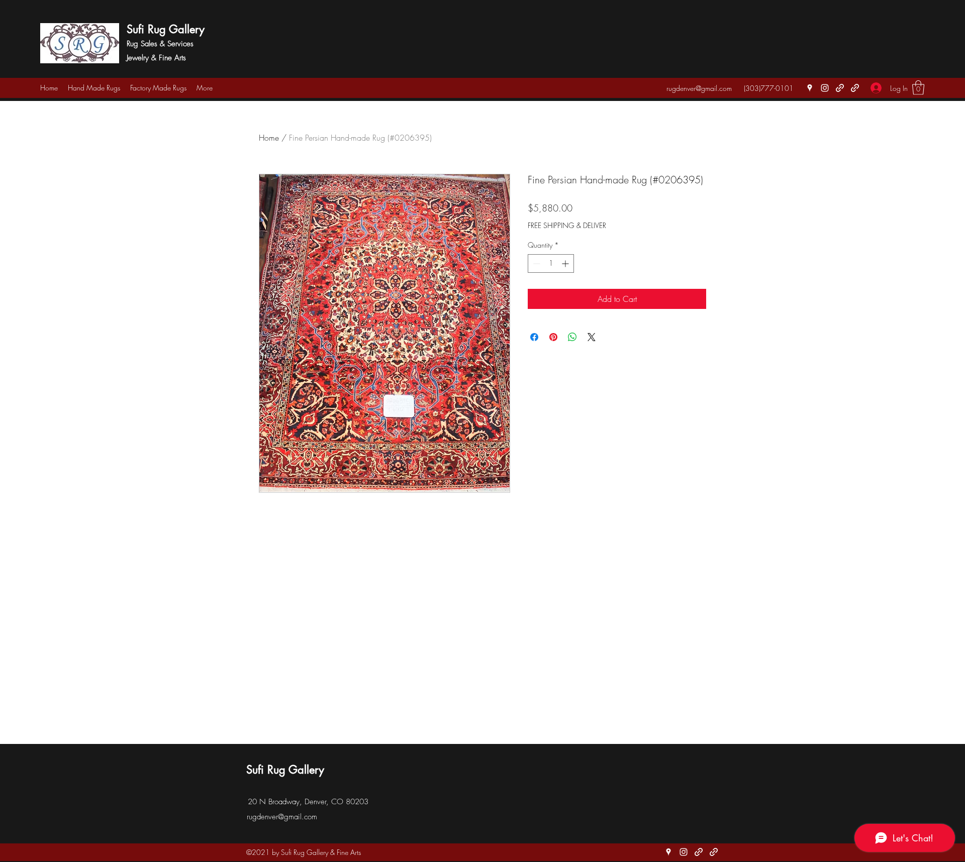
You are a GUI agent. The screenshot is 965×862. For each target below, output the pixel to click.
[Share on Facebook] (534, 337)
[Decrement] (535, 263)
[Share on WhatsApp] (572, 337)
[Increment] (566, 263)
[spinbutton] (551, 263)
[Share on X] (592, 337)
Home (269, 137)
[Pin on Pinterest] (553, 337)
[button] (918, 87)
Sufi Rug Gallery (166, 29)
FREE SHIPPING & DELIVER (567, 225)
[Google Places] (810, 88)
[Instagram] (825, 88)
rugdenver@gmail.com (699, 88)
